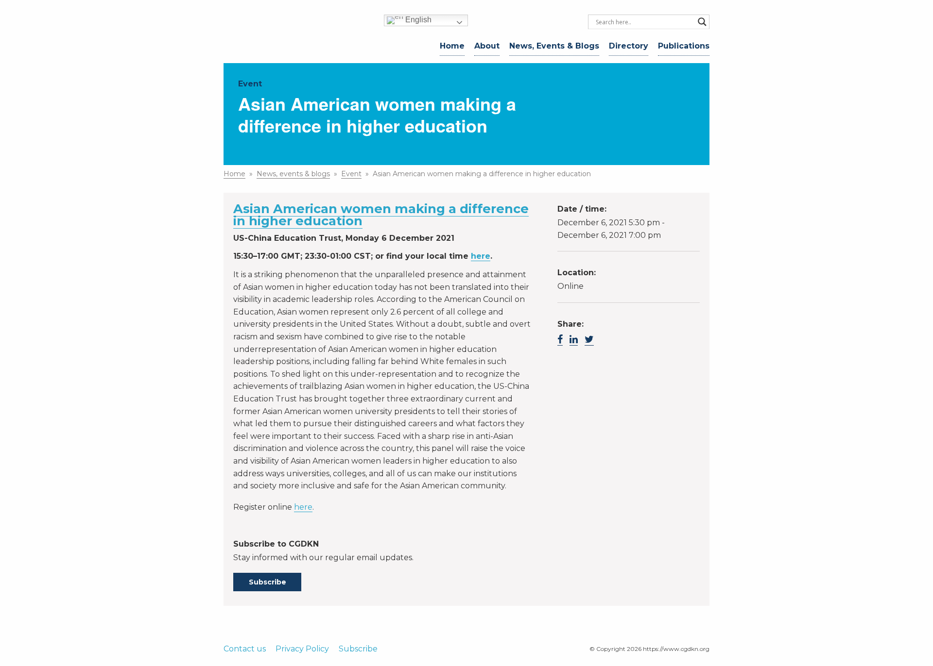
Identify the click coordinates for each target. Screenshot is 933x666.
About (487, 45)
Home (452, 45)
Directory (628, 45)
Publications (683, 45)
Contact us (245, 648)
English (417, 20)
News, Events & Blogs (554, 45)
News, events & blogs (293, 173)
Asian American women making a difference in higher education (381, 214)
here (480, 256)
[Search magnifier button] (702, 22)
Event (351, 173)
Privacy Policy (302, 648)
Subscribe (267, 582)
